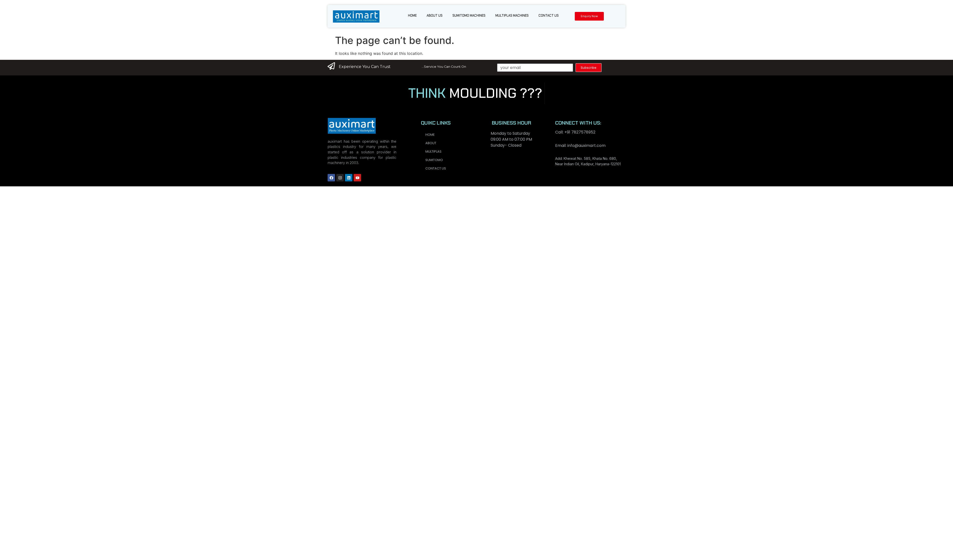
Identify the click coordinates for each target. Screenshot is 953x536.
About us (434, 15)
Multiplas (433, 151)
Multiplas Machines (512, 15)
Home (412, 15)
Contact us (549, 15)
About (430, 143)
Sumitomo (434, 160)
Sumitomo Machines (468, 15)
